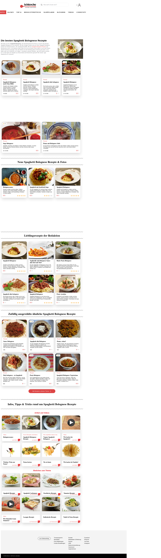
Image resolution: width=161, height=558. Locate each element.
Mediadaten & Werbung (74, 539)
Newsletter (57, 539)
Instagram (87, 543)
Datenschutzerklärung (74, 545)
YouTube (86, 541)
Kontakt (70, 537)
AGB (69, 543)
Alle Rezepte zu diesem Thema (40, 391)
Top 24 (18, 12)
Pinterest (86, 539)
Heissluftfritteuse (32, 12)
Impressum (71, 547)
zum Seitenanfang (44, 538)
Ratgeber (61, 12)
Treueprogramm (58, 537)
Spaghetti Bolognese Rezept (39, 46)
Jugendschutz (72, 549)
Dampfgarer (49, 12)
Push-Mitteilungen (58, 541)
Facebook (87, 537)
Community (81, 12)
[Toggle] (78, 5)
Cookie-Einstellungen (59, 543)
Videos (71, 12)
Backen (11, 12)
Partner (70, 541)
